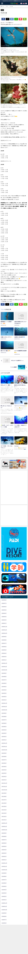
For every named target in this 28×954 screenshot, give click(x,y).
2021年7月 (4, 799)
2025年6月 (4, 646)
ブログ (3, 309)
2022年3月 (4, 773)
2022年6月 (4, 763)
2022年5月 (4, 766)
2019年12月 (4, 863)
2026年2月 (4, 619)
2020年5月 (4, 846)
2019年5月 (4, 886)
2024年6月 (4, 683)
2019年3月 (4, 893)
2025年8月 (4, 640)
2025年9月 (4, 636)
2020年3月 (4, 853)
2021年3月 (4, 813)
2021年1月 (4, 819)
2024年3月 (4, 693)
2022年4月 (4, 769)
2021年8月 (4, 796)
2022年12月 (4, 743)
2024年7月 (4, 679)
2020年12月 (4, 823)
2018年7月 (4, 919)
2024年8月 (4, 676)
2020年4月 (4, 849)
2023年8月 (4, 716)
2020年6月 (4, 843)
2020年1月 (4, 859)
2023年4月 (4, 729)
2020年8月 (4, 836)
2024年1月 (4, 699)
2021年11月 (4, 786)
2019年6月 (4, 883)
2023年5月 (4, 726)
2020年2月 (4, 856)
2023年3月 (4, 733)
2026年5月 (4, 610)
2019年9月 (4, 873)
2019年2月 (4, 896)
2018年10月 (4, 909)
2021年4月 (4, 809)
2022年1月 (4, 779)
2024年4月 (4, 689)
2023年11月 (4, 706)
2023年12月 (4, 703)
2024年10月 (4, 669)
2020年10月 (4, 829)
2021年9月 (4, 793)
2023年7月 (4, 719)
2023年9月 (4, 713)
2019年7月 (4, 879)
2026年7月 (4, 603)
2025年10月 (4, 633)
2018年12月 (4, 903)
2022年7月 (4, 759)
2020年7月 (4, 839)
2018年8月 (4, 916)
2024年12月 (4, 663)
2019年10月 (4, 869)
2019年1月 (4, 899)
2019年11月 (4, 866)
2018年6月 (4, 923)
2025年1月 (4, 659)
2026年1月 (4, 623)
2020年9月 (4, 833)
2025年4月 (4, 653)
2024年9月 (4, 673)
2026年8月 (4, 600)
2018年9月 (4, 913)
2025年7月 (4, 643)
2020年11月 (4, 826)
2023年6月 (4, 723)
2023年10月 (4, 709)
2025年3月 (4, 656)
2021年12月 (4, 783)
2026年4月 (4, 613)
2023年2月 (4, 736)
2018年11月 (4, 906)
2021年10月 (4, 789)
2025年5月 (4, 649)
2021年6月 (4, 803)
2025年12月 (4, 626)
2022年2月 (4, 776)
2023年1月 (4, 739)
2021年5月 (4, 806)
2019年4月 (4, 889)
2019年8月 (4, 876)
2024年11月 (4, 666)
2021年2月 (4, 816)
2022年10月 (4, 749)
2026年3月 (4, 616)
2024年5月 (4, 686)
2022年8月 (4, 756)
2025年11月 (4, 629)
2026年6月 (4, 606)
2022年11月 (4, 746)
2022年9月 (4, 753)
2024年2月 (4, 696)
